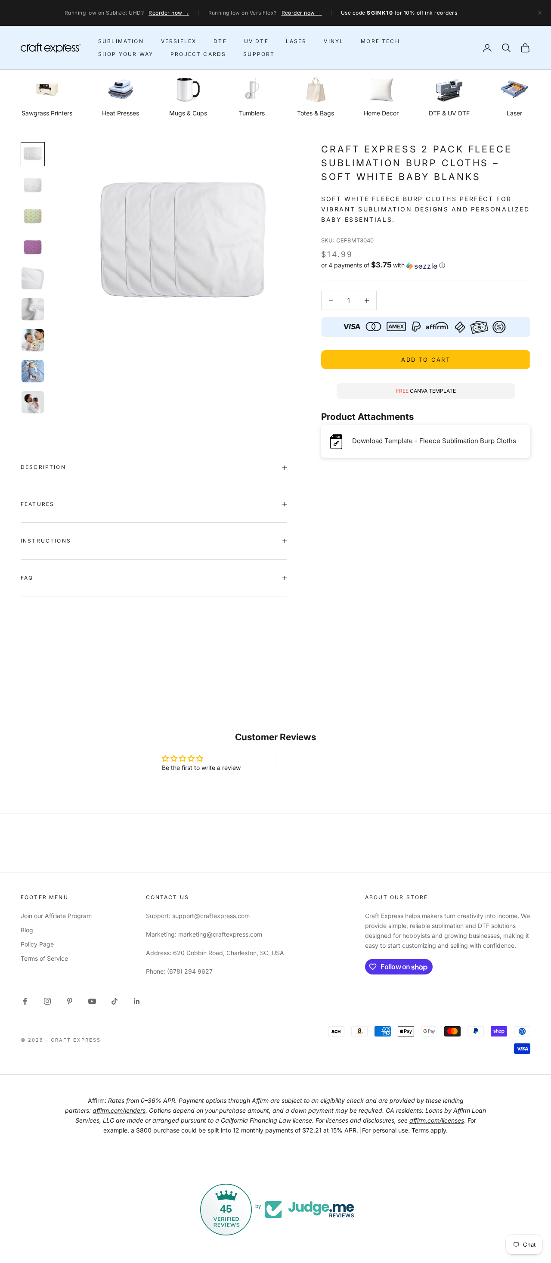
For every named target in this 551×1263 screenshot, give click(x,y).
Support (259, 54)
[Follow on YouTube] (92, 1001)
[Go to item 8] (33, 371)
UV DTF (256, 40)
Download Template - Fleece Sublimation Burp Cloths (434, 441)
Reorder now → (169, 12)
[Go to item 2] (33, 185)
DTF (220, 40)
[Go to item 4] (33, 247)
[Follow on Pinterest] (69, 1001)
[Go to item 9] (33, 402)
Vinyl (334, 40)
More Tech (380, 40)
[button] (425, 265)
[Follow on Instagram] (47, 1001)
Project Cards (198, 54)
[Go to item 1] (33, 154)
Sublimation (121, 40)
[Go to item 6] (33, 309)
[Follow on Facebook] (25, 1001)
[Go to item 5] (33, 278)
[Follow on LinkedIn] (137, 1001)
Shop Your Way (125, 54)
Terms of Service (44, 958)
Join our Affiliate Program (56, 915)
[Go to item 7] (33, 340)
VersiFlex (178, 40)
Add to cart (425, 359)
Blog (27, 930)
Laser (296, 40)
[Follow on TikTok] (114, 1001)
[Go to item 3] (33, 216)
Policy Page (37, 944)
